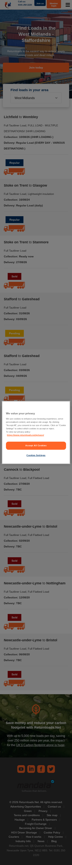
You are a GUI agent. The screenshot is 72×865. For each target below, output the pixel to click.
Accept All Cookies (35, 446)
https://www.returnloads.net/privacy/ (25, 435)
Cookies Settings (36, 455)
